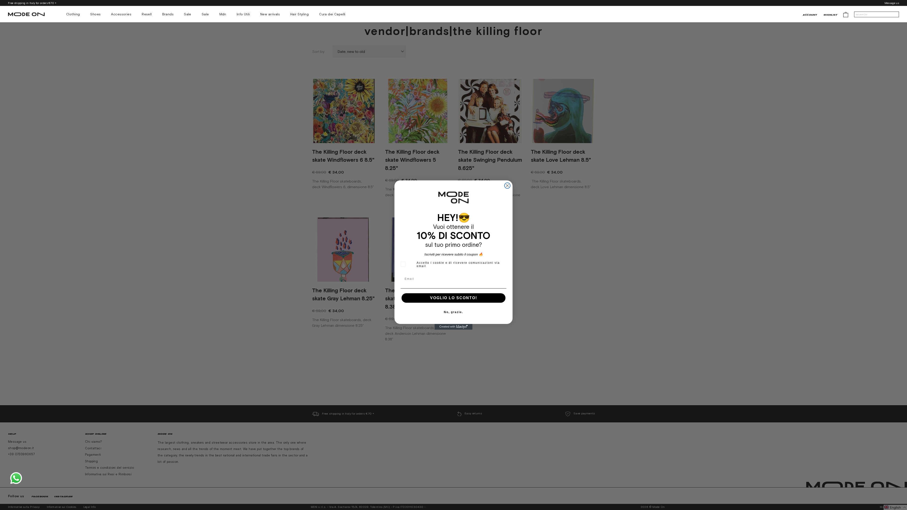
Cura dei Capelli (332, 14)
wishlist (830, 14)
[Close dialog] (507, 185)
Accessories (121, 14)
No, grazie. (453, 312)
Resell (147, 14)
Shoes (95, 14)
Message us (892, 3)
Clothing (73, 14)
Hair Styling (299, 14)
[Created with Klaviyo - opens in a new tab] (453, 327)
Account (810, 14)
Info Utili (243, 14)
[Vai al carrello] (845, 14)
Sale (187, 14)
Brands (168, 14)
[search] (876, 14)
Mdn (222, 14)
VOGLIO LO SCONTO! (453, 298)
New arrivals (270, 14)
